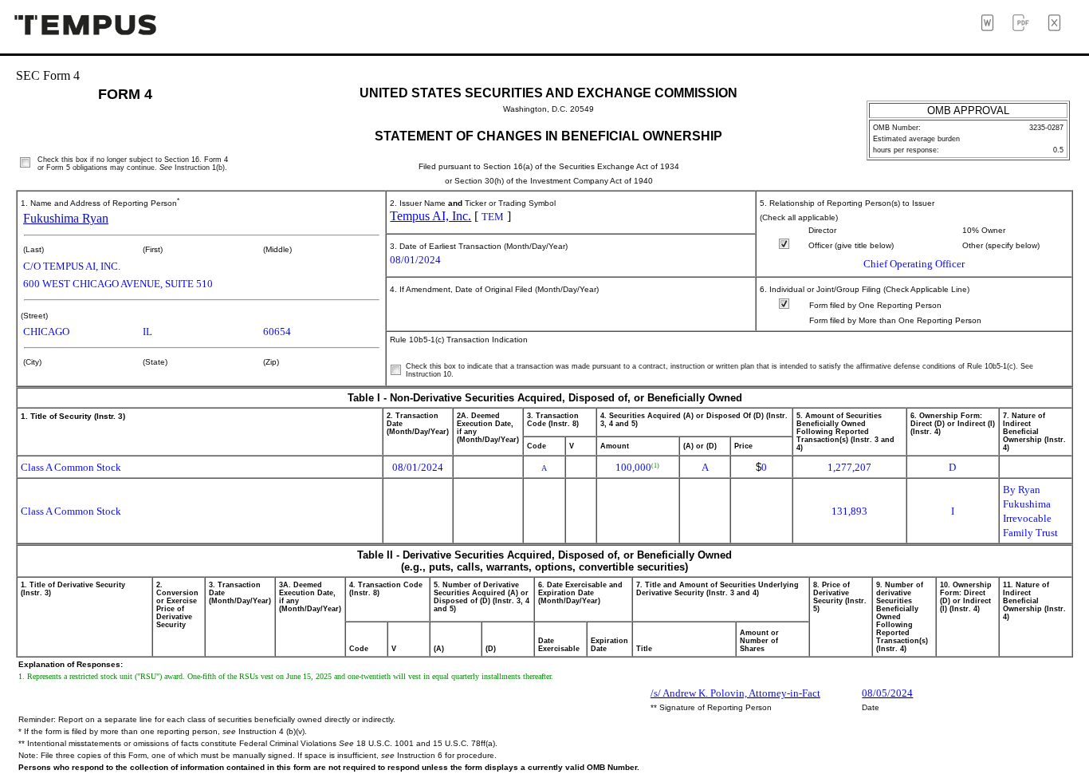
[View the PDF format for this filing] (1026, 27)
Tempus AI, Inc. (430, 216)
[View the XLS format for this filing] (1059, 27)
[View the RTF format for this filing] (992, 27)
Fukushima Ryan (65, 218)
